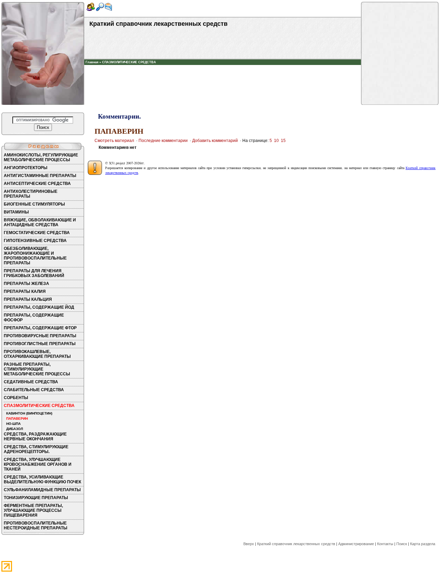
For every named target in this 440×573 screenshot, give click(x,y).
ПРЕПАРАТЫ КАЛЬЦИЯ (28, 299)
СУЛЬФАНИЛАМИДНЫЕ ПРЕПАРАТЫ (42, 489)
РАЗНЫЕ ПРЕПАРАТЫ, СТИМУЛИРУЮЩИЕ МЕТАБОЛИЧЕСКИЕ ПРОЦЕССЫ (37, 369)
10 (276, 140)
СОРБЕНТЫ (16, 397)
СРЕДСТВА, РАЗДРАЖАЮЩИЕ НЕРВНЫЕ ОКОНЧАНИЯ (35, 436)
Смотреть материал (114, 140)
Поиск (401, 544)
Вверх (248, 544)
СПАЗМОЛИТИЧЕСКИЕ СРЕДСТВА (129, 62)
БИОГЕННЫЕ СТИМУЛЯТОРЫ (34, 204)
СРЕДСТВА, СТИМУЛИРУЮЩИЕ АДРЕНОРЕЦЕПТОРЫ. (36, 449)
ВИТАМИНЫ (16, 212)
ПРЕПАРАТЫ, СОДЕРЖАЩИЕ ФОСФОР (34, 317)
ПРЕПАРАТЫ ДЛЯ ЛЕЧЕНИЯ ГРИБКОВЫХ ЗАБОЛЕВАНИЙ (34, 273)
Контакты (385, 544)
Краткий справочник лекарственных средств (296, 544)
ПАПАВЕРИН (17, 418)
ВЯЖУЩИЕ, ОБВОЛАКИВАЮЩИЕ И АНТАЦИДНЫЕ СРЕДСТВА (40, 222)
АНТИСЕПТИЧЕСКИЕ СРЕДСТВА (37, 183)
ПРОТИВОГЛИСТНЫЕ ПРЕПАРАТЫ (40, 343)
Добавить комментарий (215, 140)
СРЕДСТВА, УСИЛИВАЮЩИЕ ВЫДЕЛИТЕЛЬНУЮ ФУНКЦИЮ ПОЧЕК (42, 479)
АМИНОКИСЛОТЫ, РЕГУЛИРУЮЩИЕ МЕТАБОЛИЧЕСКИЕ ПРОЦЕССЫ (41, 157)
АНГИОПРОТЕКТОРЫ (25, 167)
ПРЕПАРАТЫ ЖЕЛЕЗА (26, 283)
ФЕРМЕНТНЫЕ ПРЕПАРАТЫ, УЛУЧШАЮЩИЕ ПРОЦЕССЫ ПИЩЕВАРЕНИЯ (33, 510)
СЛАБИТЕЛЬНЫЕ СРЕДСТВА (34, 389)
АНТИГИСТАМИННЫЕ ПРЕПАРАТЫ (40, 175)
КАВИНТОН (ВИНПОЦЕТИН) (29, 413)
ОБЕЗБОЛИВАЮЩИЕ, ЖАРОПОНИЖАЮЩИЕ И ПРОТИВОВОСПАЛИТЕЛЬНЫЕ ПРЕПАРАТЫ (35, 255)
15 (283, 140)
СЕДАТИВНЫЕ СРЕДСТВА (31, 381)
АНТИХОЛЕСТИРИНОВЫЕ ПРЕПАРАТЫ (30, 194)
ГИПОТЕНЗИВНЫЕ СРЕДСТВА (35, 240)
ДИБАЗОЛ (14, 429)
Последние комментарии (163, 140)
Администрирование (356, 544)
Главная (92, 62)
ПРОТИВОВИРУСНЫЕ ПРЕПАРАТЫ (40, 335)
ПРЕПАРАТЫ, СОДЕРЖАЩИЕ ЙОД (39, 307)
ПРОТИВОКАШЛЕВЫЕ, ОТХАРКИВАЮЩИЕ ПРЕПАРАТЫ (37, 354)
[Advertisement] (222, 75)
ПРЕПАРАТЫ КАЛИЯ (25, 291)
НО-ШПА (13, 424)
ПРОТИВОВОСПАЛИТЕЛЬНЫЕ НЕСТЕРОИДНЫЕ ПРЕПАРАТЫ (35, 525)
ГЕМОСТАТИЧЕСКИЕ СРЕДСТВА (37, 232)
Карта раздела (422, 544)
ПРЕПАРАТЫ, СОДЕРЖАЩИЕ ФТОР (40, 328)
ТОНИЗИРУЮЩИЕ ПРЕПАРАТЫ (36, 497)
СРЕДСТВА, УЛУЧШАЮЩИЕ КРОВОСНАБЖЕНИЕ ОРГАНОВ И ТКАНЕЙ (38, 464)
